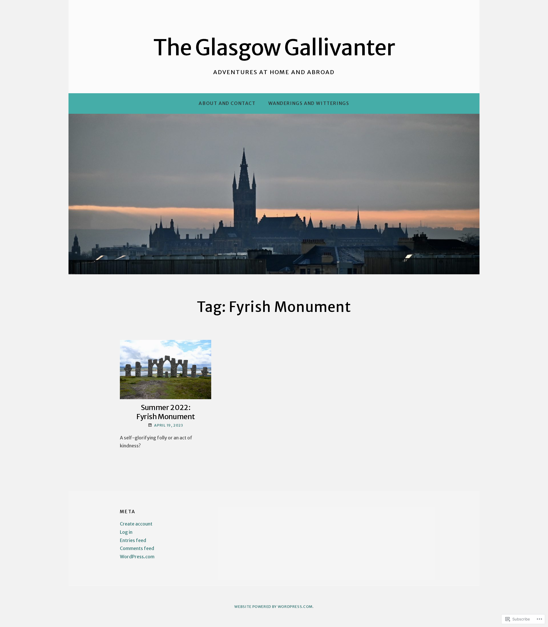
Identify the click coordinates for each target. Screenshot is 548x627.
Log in (126, 532)
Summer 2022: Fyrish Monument (165, 412)
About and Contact (227, 103)
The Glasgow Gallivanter (274, 47)
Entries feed (133, 540)
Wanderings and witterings (308, 103)
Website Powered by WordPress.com (273, 606)
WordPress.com (137, 556)
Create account (136, 524)
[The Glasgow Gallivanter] (274, 194)
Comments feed (137, 548)
